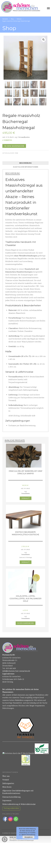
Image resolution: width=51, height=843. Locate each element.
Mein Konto (7, 787)
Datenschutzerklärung (11, 797)
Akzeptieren (28, 837)
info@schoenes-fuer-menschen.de (16, 671)
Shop (12, 19)
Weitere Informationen (28, 835)
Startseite (5, 19)
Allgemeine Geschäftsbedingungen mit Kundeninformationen (17, 792)
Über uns (5, 776)
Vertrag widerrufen (11, 808)
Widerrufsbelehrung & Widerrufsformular (19, 804)
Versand (5, 780)
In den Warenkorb (14, 146)
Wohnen (19, 19)
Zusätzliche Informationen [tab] (25, 167)
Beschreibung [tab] (25, 163)
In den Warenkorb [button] (25, 623)
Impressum (6, 800)
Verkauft (25, 498)
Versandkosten (24, 137)
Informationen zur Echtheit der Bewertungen (21, 840)
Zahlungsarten (8, 783)
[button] (43, 39)
